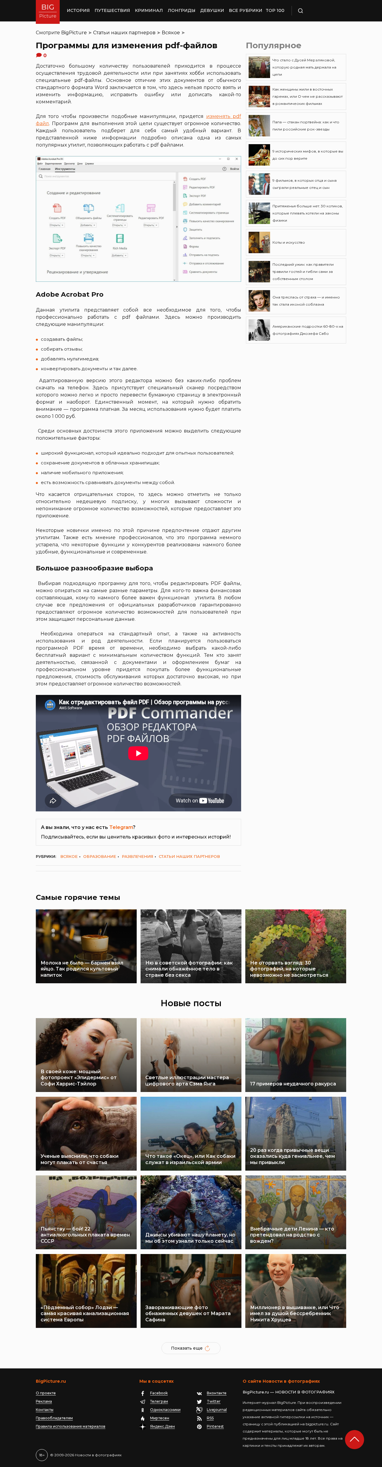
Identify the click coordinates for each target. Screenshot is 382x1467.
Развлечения (137, 856)
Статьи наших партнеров (124, 32)
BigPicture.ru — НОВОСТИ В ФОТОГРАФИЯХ (289, 1392)
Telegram (121, 827)
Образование (99, 856)
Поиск (318, 10)
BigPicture (74, 32)
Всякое (171, 32)
